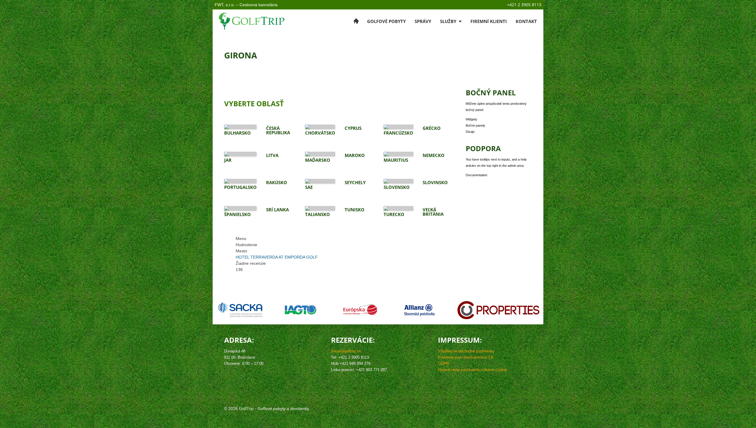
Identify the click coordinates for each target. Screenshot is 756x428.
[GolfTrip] (252, 21)
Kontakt (526, 21)
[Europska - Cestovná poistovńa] (360, 310)
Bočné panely (475, 125)
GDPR (443, 364)
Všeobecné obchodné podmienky (466, 351)
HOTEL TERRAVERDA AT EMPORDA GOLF (277, 257)
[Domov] (356, 21)
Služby (448, 21)
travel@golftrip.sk (346, 351)
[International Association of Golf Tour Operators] (301, 310)
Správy (423, 21)
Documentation (476, 175)
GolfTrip (246, 408)
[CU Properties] (498, 310)
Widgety (471, 119)
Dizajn (470, 131)
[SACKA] (240, 310)
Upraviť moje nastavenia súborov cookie (472, 370)
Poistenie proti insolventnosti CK (466, 357)
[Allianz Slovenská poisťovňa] (419, 310)
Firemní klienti (488, 21)
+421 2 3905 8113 (524, 4)
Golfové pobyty (386, 21)
